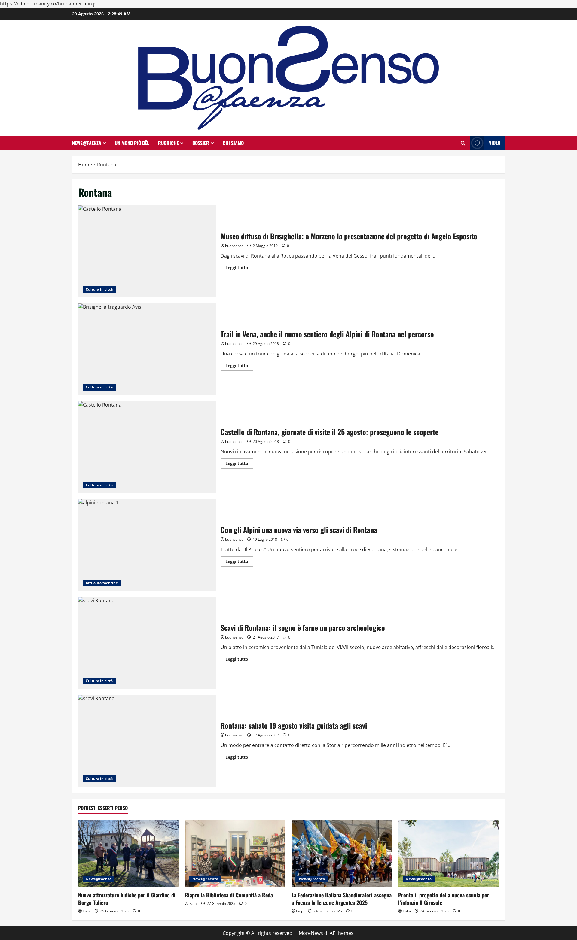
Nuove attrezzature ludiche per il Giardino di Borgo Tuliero (127, 898)
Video (494, 142)
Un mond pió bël (132, 143)
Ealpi (87, 911)
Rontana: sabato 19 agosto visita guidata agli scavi (147, 741)
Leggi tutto (239, 268)
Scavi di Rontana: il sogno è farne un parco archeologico (147, 643)
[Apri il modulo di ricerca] (463, 143)
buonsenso (234, 245)
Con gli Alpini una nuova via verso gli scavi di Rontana (147, 545)
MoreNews (311, 933)
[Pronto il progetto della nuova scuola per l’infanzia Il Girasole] (448, 853)
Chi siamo (233, 143)
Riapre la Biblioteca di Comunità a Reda (229, 895)
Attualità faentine (102, 582)
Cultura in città (99, 289)
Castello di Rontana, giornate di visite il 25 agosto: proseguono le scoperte (147, 447)
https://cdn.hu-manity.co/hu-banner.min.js (48, 3)
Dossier (200, 143)
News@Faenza (86, 143)
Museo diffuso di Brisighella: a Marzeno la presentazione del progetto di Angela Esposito (147, 251)
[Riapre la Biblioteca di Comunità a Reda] (235, 853)
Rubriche (168, 143)
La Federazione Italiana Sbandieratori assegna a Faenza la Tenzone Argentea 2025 (342, 898)
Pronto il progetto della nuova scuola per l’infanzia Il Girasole (443, 898)
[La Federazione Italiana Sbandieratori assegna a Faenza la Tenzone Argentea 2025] (342, 853)
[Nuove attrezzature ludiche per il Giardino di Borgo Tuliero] (128, 853)
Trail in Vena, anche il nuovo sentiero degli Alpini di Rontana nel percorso (147, 349)
